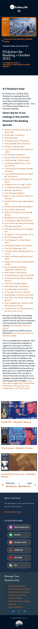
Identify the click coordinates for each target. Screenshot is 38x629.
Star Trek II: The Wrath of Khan (18, 298)
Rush (7, 226)
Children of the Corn (13, 184)
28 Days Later (11, 146)
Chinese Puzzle (11, 245)
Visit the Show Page (13, 512)
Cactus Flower (26, 245)
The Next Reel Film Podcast (15, 46)
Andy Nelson (19, 65)
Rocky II (8, 215)
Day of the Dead (22, 157)
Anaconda (9, 143)
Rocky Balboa (27, 206)
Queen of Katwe (12, 201)
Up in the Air (10, 223)
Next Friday (9, 237)
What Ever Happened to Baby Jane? (16, 268)
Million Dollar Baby (26, 223)
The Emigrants (11, 220)
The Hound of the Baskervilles (17, 168)
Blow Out (9, 196)
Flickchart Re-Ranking (14, 39)
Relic (16, 138)
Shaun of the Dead (21, 141)
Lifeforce (20, 193)
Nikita (7, 229)
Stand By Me (10, 286)
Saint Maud (16, 226)
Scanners (8, 157)
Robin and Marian (12, 256)
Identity (23, 272)
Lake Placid (16, 190)
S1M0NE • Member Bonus (16, 422)
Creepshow (20, 154)
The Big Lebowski (12, 251)
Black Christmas (24, 143)
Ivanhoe (8, 280)
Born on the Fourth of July (19, 309)
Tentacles (9, 171)
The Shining (19, 135)
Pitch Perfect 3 (26, 220)
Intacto (22, 209)
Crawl (7, 141)
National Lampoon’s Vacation (17, 212)
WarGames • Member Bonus (17, 448)
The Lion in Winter (22, 292)
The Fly (28, 184)
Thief (7, 289)
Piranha (8, 135)
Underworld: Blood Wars (15, 130)
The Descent (23, 286)
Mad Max (8, 295)
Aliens (22, 146)
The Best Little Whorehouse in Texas (19, 304)
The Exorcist (12, 176)
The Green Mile (11, 283)
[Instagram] (19, 611)
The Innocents (23, 160)
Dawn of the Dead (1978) (15, 179)
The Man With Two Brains (15, 308)
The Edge (9, 240)
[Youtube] (24, 611)
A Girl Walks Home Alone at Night (19, 174)
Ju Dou (31, 234)
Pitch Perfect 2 (11, 272)
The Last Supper (11, 248)
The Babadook (11, 187)
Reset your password (16, 586)
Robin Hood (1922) (20, 289)
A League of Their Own (15, 234)
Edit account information (18, 589)
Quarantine (25, 187)
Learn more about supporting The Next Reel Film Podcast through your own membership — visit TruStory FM (19, 384)
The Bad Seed (10, 163)
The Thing (9, 193)
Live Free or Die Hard (24, 295)
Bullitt (20, 237)
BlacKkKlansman (12, 217)
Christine (8, 154)
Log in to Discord (15, 607)
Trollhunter (9, 160)
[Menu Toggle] (19, 10)
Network (25, 217)
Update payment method (19, 592)
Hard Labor (9, 267)
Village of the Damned (14, 262)
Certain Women (11, 206)
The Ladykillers (11, 303)
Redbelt (24, 283)
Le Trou (8, 292)
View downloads (15, 598)
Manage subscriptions (17, 595)
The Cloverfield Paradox (15, 149)
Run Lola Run (10, 209)
